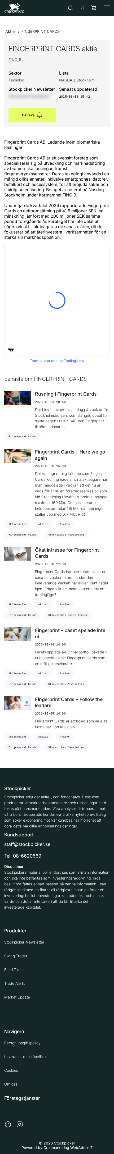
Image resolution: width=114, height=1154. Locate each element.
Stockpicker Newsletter (66, 534)
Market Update (17, 997)
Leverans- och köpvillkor (25, 1056)
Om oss (10, 1084)
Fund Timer (14, 969)
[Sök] (70, 8)
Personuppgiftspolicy (22, 1043)
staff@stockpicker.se (27, 844)
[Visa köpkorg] (94, 8)
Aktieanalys (17, 524)
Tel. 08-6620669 (22, 856)
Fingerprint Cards (22, 436)
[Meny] (107, 8)
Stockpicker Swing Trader (68, 615)
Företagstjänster (22, 1098)
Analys (65, 524)
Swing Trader (15, 956)
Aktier (10, 31)
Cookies (11, 1070)
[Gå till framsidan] (14, 8)
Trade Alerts (14, 983)
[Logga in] (82, 8)
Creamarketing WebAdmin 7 (68, 1147)
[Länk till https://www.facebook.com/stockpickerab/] (8, 1124)
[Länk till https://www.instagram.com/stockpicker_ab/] (19, 1124)
